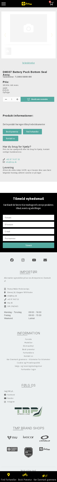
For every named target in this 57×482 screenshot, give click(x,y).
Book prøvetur (28, 349)
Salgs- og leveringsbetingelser (28, 366)
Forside (28, 339)
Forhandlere (28, 353)
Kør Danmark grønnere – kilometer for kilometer (28, 359)
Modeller (28, 343)
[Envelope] (45, 259)
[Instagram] (23, 259)
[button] (7, 35)
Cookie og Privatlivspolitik (28, 363)
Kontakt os (28, 356)
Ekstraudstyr (28, 346)
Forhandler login (28, 369)
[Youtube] (34, 259)
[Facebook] (11, 259)
